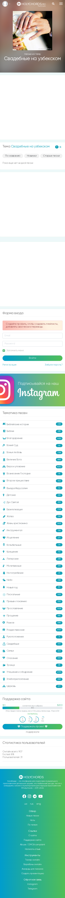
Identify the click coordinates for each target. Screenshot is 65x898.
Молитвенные (34, 566)
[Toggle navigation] (61, 3)
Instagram (32, 884)
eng (38, 804)
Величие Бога (34, 459)
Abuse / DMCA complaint (32, 845)
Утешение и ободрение (34, 672)
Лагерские (34, 559)
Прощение (34, 615)
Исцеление (33, 537)
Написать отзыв (32, 849)
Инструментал (33, 530)
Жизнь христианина (34, 523)
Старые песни (51, 156)
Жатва (34, 516)
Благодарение (34, 438)
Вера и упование (34, 466)
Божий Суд (33, 445)
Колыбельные (33, 545)
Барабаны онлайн (33, 864)
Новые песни (32, 816)
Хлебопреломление (34, 679)
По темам (32, 825)
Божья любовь (34, 452)
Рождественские (34, 630)
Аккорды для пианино (32, 869)
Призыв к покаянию (34, 601)
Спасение (34, 658)
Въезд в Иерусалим (33, 488)
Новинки (32, 156)
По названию (12, 156)
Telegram (32, 889)
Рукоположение (33, 637)
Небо (34, 580)
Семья (34, 651)
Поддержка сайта (32, 840)
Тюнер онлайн (32, 860)
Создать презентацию (32, 873)
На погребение (33, 573)
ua (25, 804)
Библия (34, 431)
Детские (34, 495)
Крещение (33, 552)
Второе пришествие (34, 480)
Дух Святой (34, 502)
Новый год (33, 587)
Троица (33, 665)
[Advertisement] (32, 107)
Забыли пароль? (53, 365)
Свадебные (34, 644)
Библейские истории (34, 424)
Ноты (32, 820)
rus (31, 804)
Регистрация (9, 365)
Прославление (34, 608)
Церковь (34, 686)
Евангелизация (34, 509)
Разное (34, 622)
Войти (32, 358)
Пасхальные (34, 594)
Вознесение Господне (33, 473)
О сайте (32, 835)
